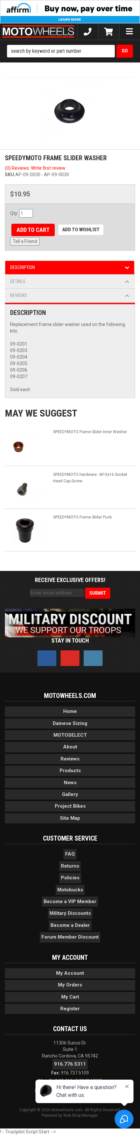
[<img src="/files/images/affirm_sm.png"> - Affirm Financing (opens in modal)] (70, 11)
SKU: (10, 174)
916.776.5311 (70, 1064)
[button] (70, 51)
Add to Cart (33, 229)
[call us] (87, 31)
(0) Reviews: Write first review (35, 168)
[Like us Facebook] (46, 658)
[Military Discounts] (70, 622)
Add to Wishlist (81, 230)
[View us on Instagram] (93, 658)
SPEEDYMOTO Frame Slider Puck (82, 517)
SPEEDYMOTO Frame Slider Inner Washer (90, 432)
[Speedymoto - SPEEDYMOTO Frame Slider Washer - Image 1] (70, 110)
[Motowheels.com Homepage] (38, 31)
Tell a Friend (25, 241)
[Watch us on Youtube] (70, 658)
